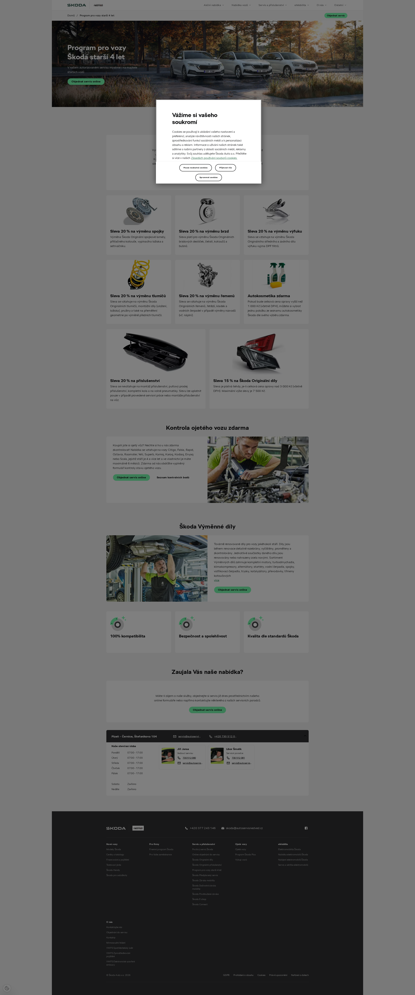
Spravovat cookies (209, 177)
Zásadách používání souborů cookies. (214, 158)
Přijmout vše (225, 167)
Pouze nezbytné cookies (196, 167)
